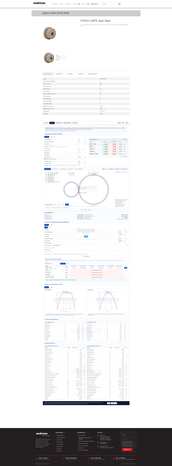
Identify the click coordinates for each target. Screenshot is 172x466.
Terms (135, 463)
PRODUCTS (55, 4)
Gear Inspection (60, 444)
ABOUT (61, 4)
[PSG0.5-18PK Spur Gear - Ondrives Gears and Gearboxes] (49, 58)
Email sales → (104, 442)
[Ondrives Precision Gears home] (43, 434)
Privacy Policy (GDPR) (83, 450)
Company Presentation (83, 443)
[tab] (47, 74)
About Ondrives (81, 435)
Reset (127, 122)
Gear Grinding (60, 442)
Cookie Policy (81, 447)
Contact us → (127, 449)
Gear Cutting (59, 439)
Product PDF (59, 74)
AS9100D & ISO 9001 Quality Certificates (84, 438)
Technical (69, 74)
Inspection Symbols (67, 122)
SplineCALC (84, 4)
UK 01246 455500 (104, 446)
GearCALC (75, 4)
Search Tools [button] (94, 4)
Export (119, 122)
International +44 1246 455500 (106, 447)
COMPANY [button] (67, 4)
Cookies (131, 463)
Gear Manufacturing (61, 437)
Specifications (48, 74)
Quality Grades (59, 122)
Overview (80, 74)
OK (86, 236)
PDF (123, 122)
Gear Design (59, 446)
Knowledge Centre (61, 435)
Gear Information (92, 74)
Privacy (127, 463)
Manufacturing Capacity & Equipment (86, 441)
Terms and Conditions (83, 445)
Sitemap (123, 463)
